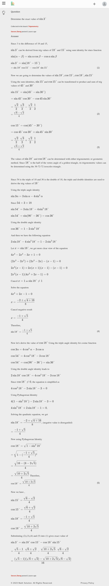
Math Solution (25, 583)
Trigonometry (33, 26)
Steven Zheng (16, 32)
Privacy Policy (87, 583)
